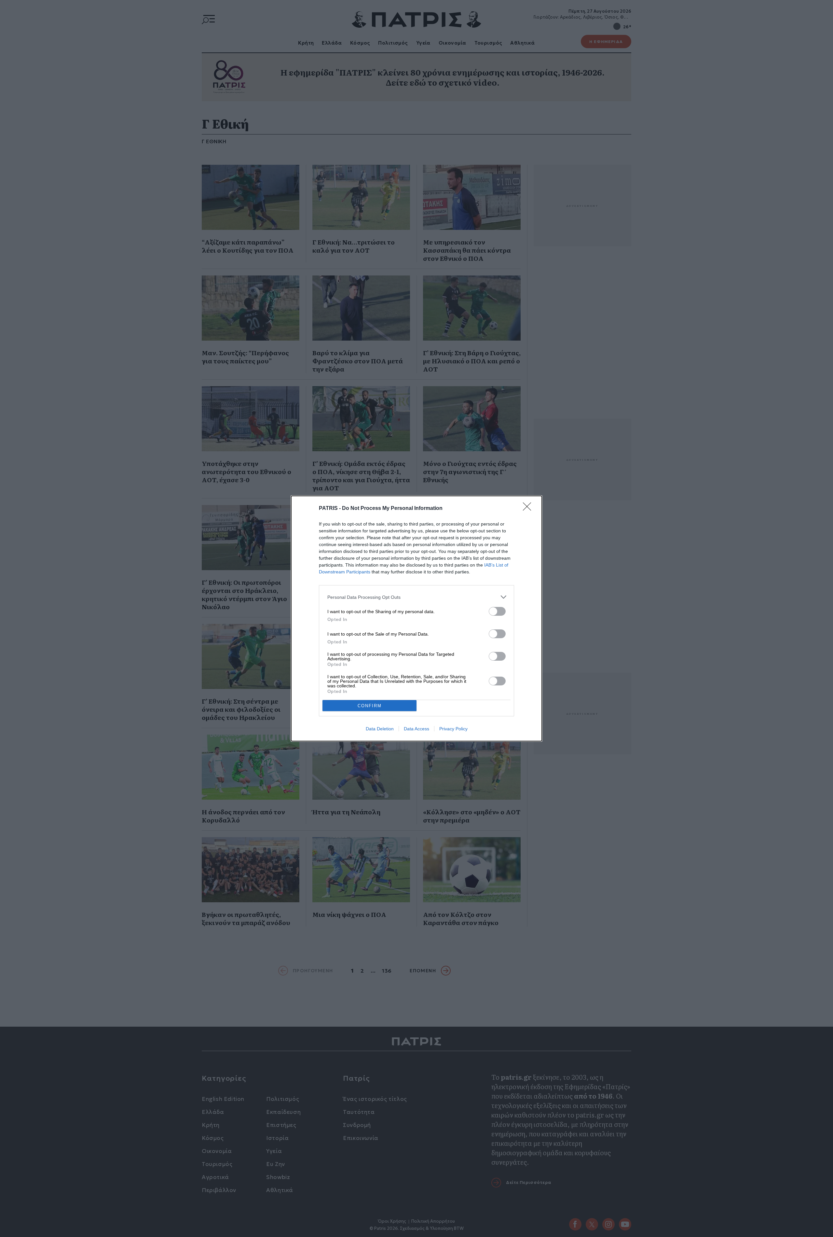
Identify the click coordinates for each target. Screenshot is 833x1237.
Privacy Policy (453, 728)
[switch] (497, 611)
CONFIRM (370, 705)
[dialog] (416, 618)
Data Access (416, 728)
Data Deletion (380, 728)
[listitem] (416, 597)
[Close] (529, 508)
